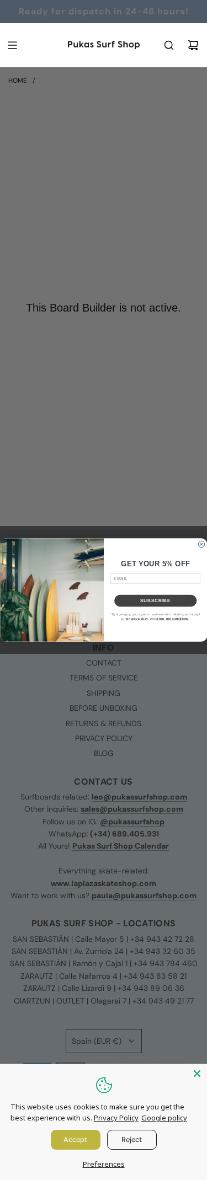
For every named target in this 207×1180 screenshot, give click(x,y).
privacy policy (136, 618)
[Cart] (193, 45)
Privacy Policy (116, 1118)
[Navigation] (12, 45)
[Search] (169, 45)
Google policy (164, 1118)
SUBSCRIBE (155, 600)
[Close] (197, 1073)
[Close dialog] (201, 544)
